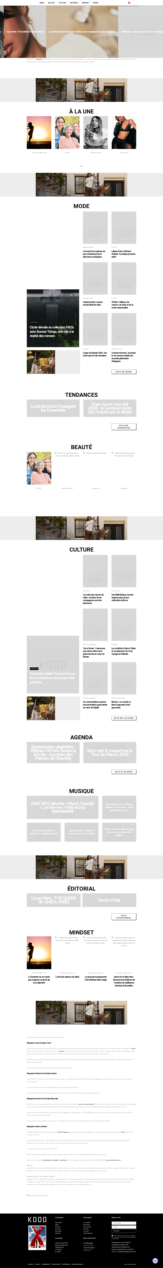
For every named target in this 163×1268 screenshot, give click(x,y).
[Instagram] (112, 3)
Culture (62, 3)
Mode (42, 3)
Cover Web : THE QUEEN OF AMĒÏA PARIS (53, 900)
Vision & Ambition (39, 152)
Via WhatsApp (88, 1243)
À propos (30, 1264)
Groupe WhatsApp (61, 1243)
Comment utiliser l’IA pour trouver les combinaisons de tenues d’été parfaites (52, 678)
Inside (95, 3)
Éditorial (74, 3)
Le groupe (87, 1222)
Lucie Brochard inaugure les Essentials (53, 408)
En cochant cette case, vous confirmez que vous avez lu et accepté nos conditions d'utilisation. (123, 1237)
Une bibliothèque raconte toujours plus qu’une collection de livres (122, 597)
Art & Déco (115, 591)
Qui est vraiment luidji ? (86, 1104)
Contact (37, 1264)
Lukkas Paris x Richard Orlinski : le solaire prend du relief (123, 254)
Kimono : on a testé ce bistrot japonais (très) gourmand (121, 705)
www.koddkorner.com (113, 1160)
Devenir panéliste (61, 1245)
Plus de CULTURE (124, 718)
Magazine (39, 59)
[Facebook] (115, 3)
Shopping (34, 322)
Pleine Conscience (95, 973)
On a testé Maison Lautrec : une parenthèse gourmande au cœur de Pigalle (95, 705)
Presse (86, 1229)
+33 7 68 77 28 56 (88, 1245)
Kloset (114, 247)
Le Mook (58, 1251)
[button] (135, 3)
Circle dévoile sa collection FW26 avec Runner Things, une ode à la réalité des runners (52, 331)
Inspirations (95, 152)
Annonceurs (59, 1247)
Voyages (86, 591)
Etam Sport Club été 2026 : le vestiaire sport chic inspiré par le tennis (110, 408)
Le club (86, 1231)
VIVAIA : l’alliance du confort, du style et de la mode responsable (122, 305)
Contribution (66, 1264)
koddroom (63, 1160)
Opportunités (56, 1264)
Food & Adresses (89, 644)
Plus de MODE (124, 372)
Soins (67, 152)
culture (123, 1132)
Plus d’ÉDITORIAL (123, 916)
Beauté (51, 3)
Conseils (95, 488)
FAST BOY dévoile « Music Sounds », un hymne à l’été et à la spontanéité (62, 807)
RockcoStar (109, 900)
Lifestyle (34, 668)
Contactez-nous (87, 1250)
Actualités (87, 1227)
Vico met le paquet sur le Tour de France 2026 (110, 752)
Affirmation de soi (67, 973)
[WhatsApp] (117, 3)
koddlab (55, 1160)
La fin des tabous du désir (67, 977)
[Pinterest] (122, 3)
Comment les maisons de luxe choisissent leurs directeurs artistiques (96, 159)
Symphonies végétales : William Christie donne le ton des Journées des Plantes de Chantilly (53, 752)
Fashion (61, 1051)
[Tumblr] (120, 3)
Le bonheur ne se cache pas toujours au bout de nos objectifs (39, 159)
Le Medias (58, 1249)
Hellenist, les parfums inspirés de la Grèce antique (82, 31)
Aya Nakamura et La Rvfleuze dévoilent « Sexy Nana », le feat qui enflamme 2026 (119, 807)
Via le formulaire (88, 1247)
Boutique (86, 1224)
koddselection (47, 1160)
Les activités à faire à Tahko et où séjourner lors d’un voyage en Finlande (123, 651)
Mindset (85, 3)
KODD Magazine (63, 1132)
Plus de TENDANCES (123, 426)
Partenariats (67, 488)
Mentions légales (77, 1264)
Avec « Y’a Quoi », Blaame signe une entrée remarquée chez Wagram (119, 832)
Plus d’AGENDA (124, 772)
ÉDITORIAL (124, 152)
